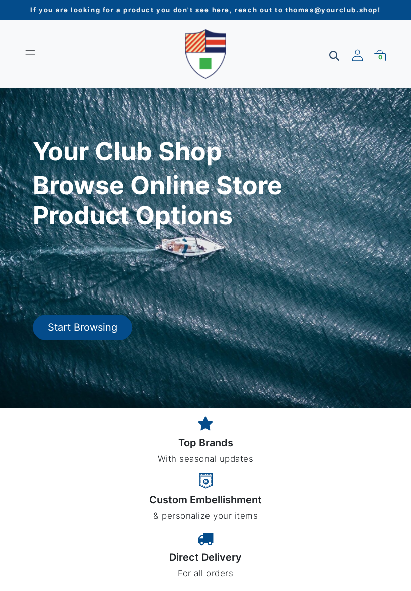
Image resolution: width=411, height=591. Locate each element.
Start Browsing (82, 327)
